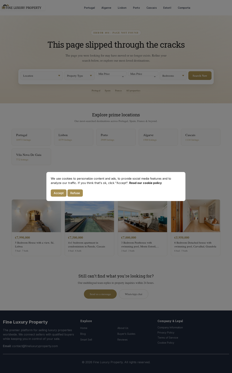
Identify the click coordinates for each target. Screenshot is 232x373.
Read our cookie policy (145, 183)
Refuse (75, 193)
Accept (59, 193)
